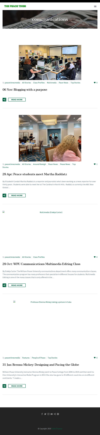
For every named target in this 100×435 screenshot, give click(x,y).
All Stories (26, 82)
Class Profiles (39, 82)
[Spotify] (58, 414)
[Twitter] (45, 414)
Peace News (65, 164)
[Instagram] (48, 414)
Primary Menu (95, 6)
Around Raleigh (39, 164)
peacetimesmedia (12, 82)
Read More (16, 100)
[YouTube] (52, 414)
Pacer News (63, 82)
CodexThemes (56, 428)
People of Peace (38, 357)
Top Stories (75, 82)
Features (26, 357)
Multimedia (51, 82)
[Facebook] (42, 414)
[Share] (55, 414)
